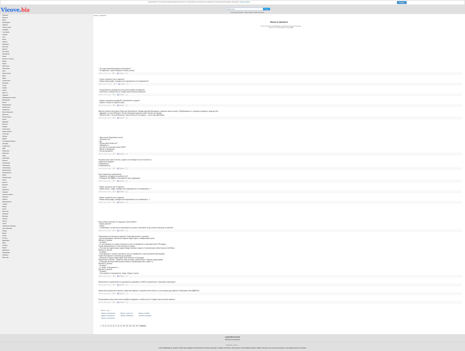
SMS (3, 148)
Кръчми (5, 184)
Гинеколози (6, 80)
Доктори (5, 46)
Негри (4, 90)
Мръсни (5, 17)
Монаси (5, 160)
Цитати (236, 345)
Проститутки (6, 73)
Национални (6, 170)
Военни (5, 124)
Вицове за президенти (108, 318)
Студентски (6, 146)
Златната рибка (7, 194)
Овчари (5, 245)
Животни (5, 114)
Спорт (4, 223)
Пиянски (5, 15)
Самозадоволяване (8, 141)
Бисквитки (229, 345)
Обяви (4, 88)
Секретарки (6, 163)
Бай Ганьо (5, 66)
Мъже (4, 56)
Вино (4, 243)
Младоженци (6, 104)
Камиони (5, 255)
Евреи (4, 63)
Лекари (4, 126)
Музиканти (5, 250)
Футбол (4, 199)
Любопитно (6, 107)
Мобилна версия (232, 339)
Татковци (5, 134)
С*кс (3, 37)
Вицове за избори (144, 313)
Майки (4, 138)
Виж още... (5, 257)
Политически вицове (145, 315)
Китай (4, 235)
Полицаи (5, 83)
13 (133, 325)
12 (130, 325)
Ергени (4, 182)
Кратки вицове (259, 12)
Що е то (5, 92)
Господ (4, 238)
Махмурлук (6, 252)
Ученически (6, 129)
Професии (5, 54)
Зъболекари (6, 167)
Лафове (5, 25)
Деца (4, 75)
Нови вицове (248, 12)
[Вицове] (15, 12)
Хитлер (4, 136)
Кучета (4, 221)
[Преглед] (126, 73)
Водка (4, 247)
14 (137, 325)
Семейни (5, 29)
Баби (4, 20)
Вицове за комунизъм (108, 315)
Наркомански (6, 201)
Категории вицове (237, 12)
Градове (5, 192)
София (4, 204)
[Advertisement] (168, 47)
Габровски (6, 109)
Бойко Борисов (7, 112)
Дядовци (5, 121)
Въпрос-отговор (8, 58)
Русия (4, 102)
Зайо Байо (5, 158)
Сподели (121, 73)
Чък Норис (6, 32)
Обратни (5, 197)
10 (124, 325)
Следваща (143, 325)
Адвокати (5, 189)
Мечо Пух (5, 211)
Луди (4, 78)
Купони (4, 218)
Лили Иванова (7, 228)
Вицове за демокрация (108, 313)
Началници (6, 165)
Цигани (4, 49)
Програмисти (6, 172)
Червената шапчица (9, 226)
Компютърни (6, 177)
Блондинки (6, 22)
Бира (4, 155)
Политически (6, 117)
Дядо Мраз (5, 240)
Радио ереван (7, 131)
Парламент (103, 15)
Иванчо (4, 42)
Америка (5, 213)
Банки (4, 233)
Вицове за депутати (127, 313)
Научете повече (245, 2)
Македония (6, 100)
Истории (5, 143)
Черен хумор (6, 27)
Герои (4, 180)
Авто (4, 71)
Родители (5, 153)
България (5, 51)
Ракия (4, 119)
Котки (4, 209)
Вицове (96, 15)
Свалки (4, 34)
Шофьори (5, 151)
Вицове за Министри (127, 315)
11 (127, 325)
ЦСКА (4, 175)
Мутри (4, 206)
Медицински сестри (9, 97)
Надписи (5, 95)
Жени (4, 39)
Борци (4, 230)
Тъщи (4, 85)
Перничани (6, 68)
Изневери (5, 44)
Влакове (5, 216)
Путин (4, 187)
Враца (4, 61)
